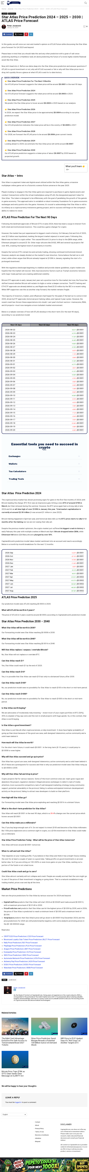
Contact (37, 1122)
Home (4, 9)
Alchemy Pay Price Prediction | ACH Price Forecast (24, 961)
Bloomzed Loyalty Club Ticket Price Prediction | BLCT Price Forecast (32, 939)
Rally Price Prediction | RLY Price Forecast (21, 943)
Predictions (12, 13)
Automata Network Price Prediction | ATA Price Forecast (27, 958)
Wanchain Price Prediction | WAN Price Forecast (23, 968)
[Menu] (2, 3)
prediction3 (12, 980)
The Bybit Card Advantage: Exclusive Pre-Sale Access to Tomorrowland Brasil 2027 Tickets (14, 1041)
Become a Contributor (42, 1135)
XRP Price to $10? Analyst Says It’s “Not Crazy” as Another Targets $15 (72, 1040)
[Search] (85, 3)
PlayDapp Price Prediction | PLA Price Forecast (23, 946)
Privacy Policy (39, 1128)
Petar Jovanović (14, 26)
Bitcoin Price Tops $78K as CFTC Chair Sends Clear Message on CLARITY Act (13, 1073)
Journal (10, 9)
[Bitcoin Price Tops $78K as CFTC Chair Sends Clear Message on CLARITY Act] (15, 1052)
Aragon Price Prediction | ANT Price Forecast (22, 949)
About (37, 1125)
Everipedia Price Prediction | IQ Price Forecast (22, 952)
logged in (18, 1102)
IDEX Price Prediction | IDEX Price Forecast (21, 955)
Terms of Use (39, 1132)
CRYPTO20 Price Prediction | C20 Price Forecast (23, 936)
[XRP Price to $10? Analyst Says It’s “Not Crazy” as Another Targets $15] (74, 1019)
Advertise (38, 1138)
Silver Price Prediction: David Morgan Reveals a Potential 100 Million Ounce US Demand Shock (44, 1041)
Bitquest (37, 1141)
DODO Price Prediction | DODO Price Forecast (22, 964)
